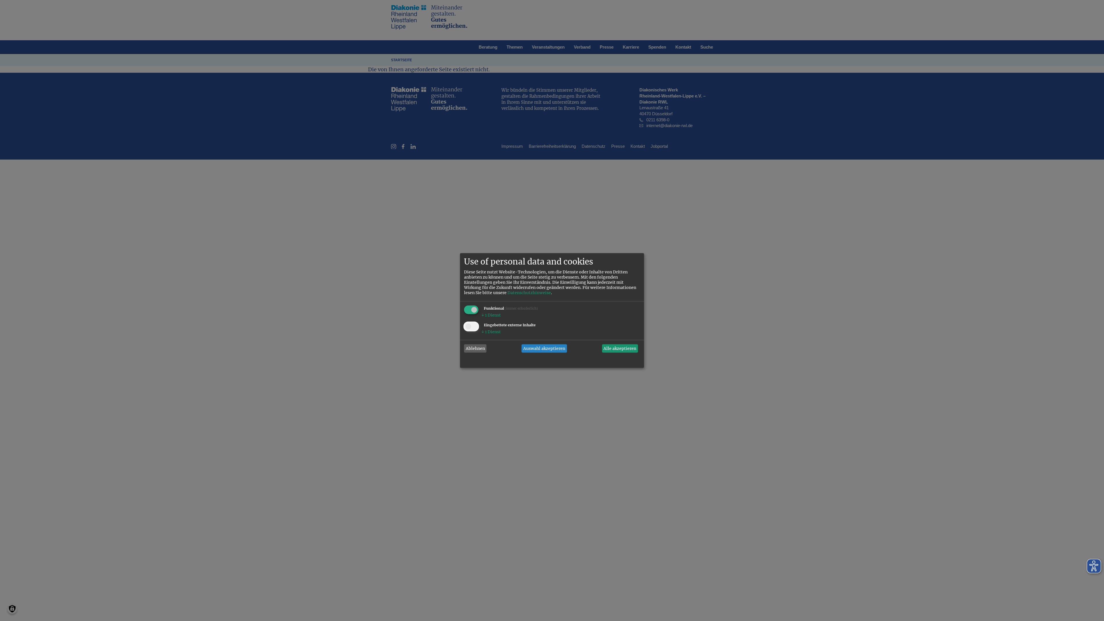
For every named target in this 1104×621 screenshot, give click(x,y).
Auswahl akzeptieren (544, 348)
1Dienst (491, 315)
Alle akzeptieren (619, 348)
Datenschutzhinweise (529, 293)
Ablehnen (475, 348)
